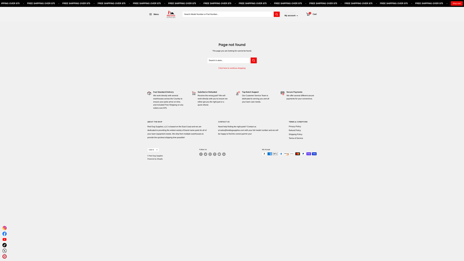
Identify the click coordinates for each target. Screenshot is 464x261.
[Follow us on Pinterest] (214, 154)
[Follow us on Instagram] (210, 154)
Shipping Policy (295, 134)
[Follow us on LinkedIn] (224, 154)
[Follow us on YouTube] (219, 154)
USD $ (151, 150)
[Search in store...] (254, 60)
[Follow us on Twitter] (205, 154)
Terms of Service (296, 138)
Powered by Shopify (155, 159)
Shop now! (457, 3)
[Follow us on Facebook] (201, 154)
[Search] (277, 14)
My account (290, 15)
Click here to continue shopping (232, 68)
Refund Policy (295, 130)
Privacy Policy (295, 126)
